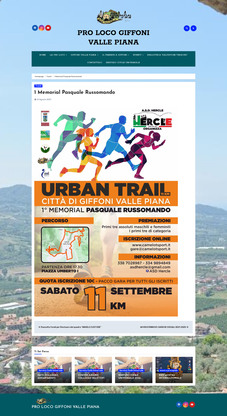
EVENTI (137, 55)
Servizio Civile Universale (51, 370)
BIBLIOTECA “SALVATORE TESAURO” (167, 55)
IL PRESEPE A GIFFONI (115, 55)
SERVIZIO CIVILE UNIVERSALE (123, 62)
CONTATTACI (94, 62)
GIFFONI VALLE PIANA (84, 55)
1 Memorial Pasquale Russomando (74, 92)
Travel (38, 86)
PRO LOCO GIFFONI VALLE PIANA (65, 407)
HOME (42, 55)
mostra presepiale (169, 370)
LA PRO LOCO (58, 55)
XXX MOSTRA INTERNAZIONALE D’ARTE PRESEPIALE (171, 378)
